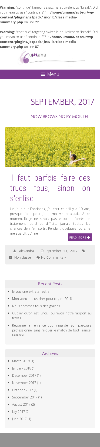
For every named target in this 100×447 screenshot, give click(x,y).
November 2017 (24, 382)
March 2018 (21, 361)
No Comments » (53, 257)
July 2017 (18, 411)
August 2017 (21, 404)
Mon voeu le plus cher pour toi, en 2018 (42, 298)
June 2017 (19, 419)
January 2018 (21, 368)
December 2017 (24, 375)
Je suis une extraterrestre (31, 291)
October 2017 (22, 390)
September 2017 (24, 397)
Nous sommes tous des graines (36, 306)
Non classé (22, 257)
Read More (77, 237)
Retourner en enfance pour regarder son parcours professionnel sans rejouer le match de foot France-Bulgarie (52, 330)
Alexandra (26, 251)
